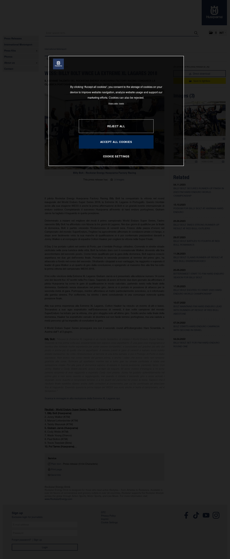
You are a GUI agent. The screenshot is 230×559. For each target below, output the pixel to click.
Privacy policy (113, 103)
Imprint (121, 103)
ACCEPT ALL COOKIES (116, 142)
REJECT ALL (116, 126)
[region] (116, 111)
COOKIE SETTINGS (116, 156)
